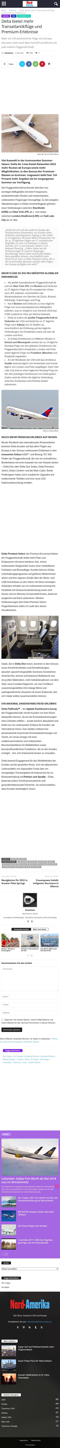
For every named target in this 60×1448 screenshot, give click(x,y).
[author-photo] (30, 900)
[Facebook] (29, 64)
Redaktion (9, 53)
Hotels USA (6, 1417)
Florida (4, 1404)
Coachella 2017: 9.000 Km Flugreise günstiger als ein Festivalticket (35, 1241)
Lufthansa (17, 1062)
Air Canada (18, 1056)
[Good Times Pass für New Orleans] (8, 1364)
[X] (22, 64)
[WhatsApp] (35, 64)
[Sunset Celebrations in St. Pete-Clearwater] (8, 1378)
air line (22, 862)
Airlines (12, 10)
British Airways (9, 1059)
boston (42, 862)
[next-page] (31, 955)
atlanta (32, 862)
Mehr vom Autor (39, 929)
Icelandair (7, 1062)
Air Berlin (5, 1287)
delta (51, 862)
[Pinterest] (42, 64)
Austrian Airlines (47, 1056)
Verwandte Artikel (21, 929)
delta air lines (10, 864)
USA (13, 16)
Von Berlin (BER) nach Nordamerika (48, 950)
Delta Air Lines (19, 859)
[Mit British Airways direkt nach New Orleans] (8, 1215)
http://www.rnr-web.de (30, 914)
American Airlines (31, 1056)
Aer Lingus (7, 1056)
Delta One (24, 864)
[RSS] (30, 1328)
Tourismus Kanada (9, 1426)
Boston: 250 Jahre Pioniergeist (8, 950)
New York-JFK (22, 867)
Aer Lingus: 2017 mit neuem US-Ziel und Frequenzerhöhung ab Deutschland (38, 1199)
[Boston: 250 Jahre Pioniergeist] (10, 940)
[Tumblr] (36, 1328)
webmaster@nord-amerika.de (39, 1322)
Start (3, 10)
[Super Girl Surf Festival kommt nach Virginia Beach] (8, 1350)
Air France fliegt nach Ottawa (32, 1225)
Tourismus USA (24, 16)
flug (33, 864)
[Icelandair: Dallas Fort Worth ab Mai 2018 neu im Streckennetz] (30, 1157)
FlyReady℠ (8, 867)
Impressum (24, 1440)
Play (25, 1062)
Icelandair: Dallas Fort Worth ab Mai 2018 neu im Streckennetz (28, 1180)
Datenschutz (35, 1440)
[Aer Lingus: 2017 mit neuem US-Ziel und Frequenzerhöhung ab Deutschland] (8, 1201)
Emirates (35, 1059)
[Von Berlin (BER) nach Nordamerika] (49, 940)
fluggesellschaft (47, 864)
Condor (20, 1059)
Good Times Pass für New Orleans (35, 1360)
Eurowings (44, 1059)
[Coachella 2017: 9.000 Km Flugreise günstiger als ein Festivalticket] (8, 1244)
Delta (27, 1059)
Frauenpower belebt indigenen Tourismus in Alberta (46, 883)
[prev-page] (28, 955)
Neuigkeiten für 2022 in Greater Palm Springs (14, 882)
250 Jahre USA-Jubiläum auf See (30, 950)
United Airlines (34, 1062)
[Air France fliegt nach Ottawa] (8, 1229)
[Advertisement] (30, 92)
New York (5, 1422)
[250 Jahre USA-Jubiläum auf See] (30, 940)
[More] (49, 64)
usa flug (36, 867)
